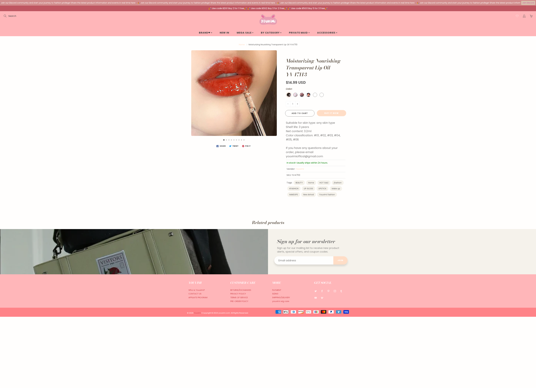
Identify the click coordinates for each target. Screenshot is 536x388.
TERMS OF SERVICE (239, 297)
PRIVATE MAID (298, 32)
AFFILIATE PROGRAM (197, 297)
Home (242, 44)
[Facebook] (322, 291)
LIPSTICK (322, 188)
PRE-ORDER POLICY (239, 301)
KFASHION (293, 188)
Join (340, 260)
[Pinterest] (328, 291)
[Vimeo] (322, 297)
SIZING (275, 293)
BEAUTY (299, 182)
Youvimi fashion (327, 194)
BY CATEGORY (270, 32)
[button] (224, 140)
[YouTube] (315, 297)
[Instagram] (334, 291)
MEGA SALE (244, 32)
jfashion (338, 182)
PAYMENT (276, 290)
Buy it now (331, 113)
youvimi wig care (280, 301)
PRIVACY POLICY (238, 293)
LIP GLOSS (308, 188)
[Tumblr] (341, 291)
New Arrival (308, 194)
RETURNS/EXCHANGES (240, 290)
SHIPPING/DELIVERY (281, 297)
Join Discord (528, 2)
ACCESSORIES (326, 32)
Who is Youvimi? (196, 290)
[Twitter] (315, 291)
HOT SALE (324, 182)
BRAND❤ (205, 32)
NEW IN (224, 32)
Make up (336, 188)
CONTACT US (194, 293)
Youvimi (300, 169)
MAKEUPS (293, 194)
